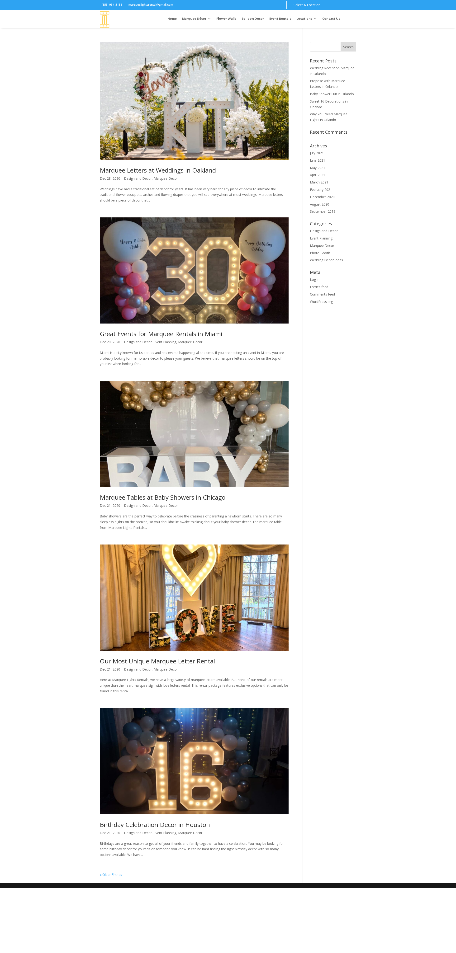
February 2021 (321, 189)
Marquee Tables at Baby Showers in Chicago (162, 497)
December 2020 (322, 197)
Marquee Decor (166, 178)
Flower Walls (226, 19)
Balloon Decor (253, 19)
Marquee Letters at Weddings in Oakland (158, 170)
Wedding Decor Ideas (326, 260)
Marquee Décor (194, 19)
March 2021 (319, 182)
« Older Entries (111, 874)
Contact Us (331, 19)
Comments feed (322, 294)
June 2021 (317, 160)
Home (172, 19)
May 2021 (317, 167)
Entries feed (319, 287)
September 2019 (322, 211)
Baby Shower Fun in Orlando (332, 94)
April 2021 (317, 175)
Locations (304, 19)
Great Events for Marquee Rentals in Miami (161, 333)
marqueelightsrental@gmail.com (150, 5)
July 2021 (317, 153)
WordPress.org (321, 301)
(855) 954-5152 (112, 5)
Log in (314, 279)
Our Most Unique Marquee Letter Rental (157, 661)
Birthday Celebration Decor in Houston (155, 824)
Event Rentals (280, 19)
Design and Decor (138, 178)
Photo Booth (320, 253)
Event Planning (165, 342)
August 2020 (319, 204)
